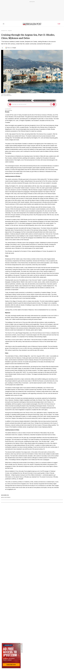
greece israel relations (5, 497)
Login (59, 23)
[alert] (11, 655)
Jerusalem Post (4, 30)
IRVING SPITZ (8, 108)
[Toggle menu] (3, 24)
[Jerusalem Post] (32, 24)
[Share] (2, 47)
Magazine (10, 30)
